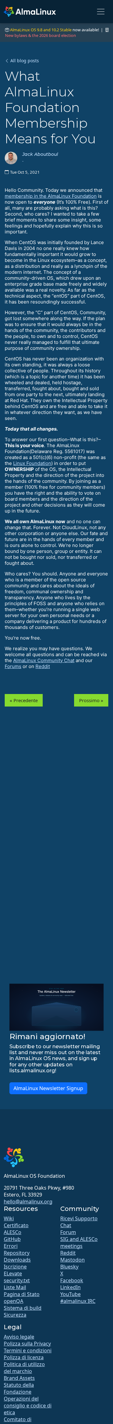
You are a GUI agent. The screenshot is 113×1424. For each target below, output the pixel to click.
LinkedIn (70, 1287)
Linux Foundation (32, 463)
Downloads (17, 1259)
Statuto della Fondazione (19, 1388)
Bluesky (69, 1266)
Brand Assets (19, 1378)
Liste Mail (15, 1287)
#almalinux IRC (77, 1301)
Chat (65, 1225)
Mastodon (72, 1259)
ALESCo (12, 1232)
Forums (13, 666)
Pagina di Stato (22, 1294)
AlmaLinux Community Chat (43, 660)
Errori (11, 1246)
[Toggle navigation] (100, 12)
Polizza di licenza (24, 1357)
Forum (68, 1232)
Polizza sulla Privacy (27, 1343)
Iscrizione (15, 1266)
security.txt (17, 1280)
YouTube (70, 1294)
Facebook (71, 1280)
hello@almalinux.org (28, 1201)
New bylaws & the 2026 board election (40, 35)
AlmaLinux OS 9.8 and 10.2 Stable (41, 30)
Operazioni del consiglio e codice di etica (27, 1405)
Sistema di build (22, 1307)
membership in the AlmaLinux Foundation (51, 196)
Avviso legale (19, 1336)
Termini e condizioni (27, 1350)
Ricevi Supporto (79, 1218)
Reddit (42, 666)
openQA (13, 1301)
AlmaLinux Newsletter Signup (48, 1088)
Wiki (9, 1218)
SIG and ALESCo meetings (79, 1242)
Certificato (16, 1225)
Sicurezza (15, 1314)
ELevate (13, 1273)
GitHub (12, 1239)
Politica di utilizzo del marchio (24, 1368)
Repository (17, 1252)
